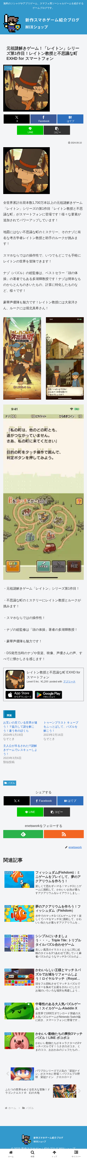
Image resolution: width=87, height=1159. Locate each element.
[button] (57, 130)
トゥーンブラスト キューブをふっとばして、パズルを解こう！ (61, 726)
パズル (11, 783)
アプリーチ (69, 681)
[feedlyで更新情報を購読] (23, 834)
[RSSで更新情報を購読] (64, 834)
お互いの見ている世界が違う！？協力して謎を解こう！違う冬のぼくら (20, 726)
